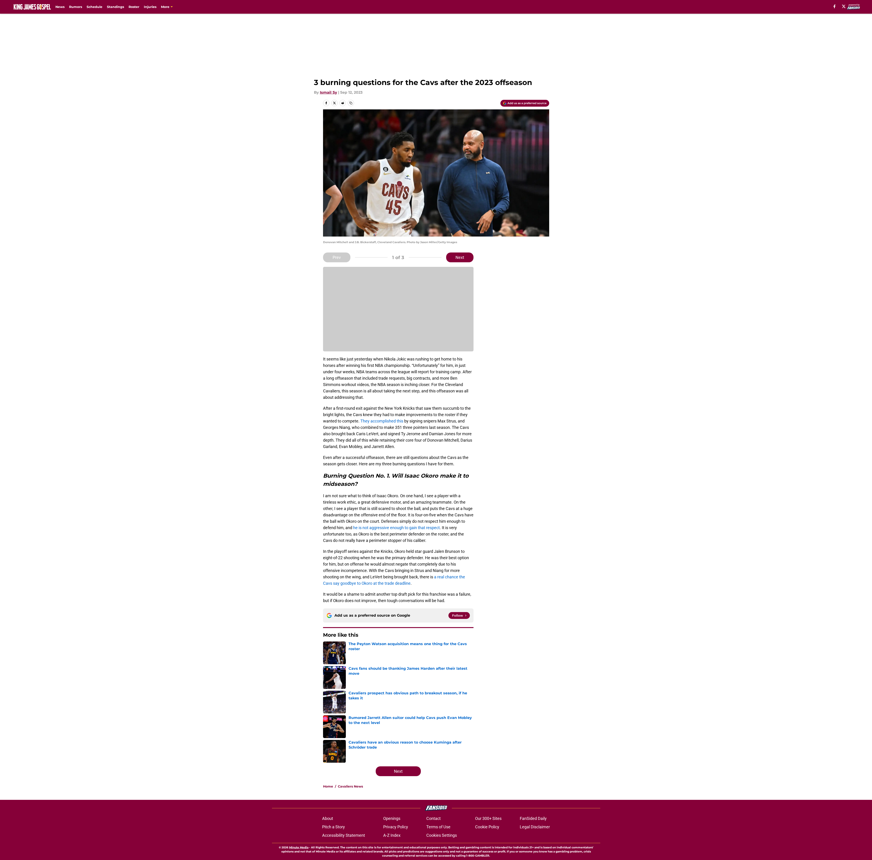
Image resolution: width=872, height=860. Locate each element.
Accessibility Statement (343, 835)
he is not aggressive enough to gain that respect (396, 527)
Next (459, 257)
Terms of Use (438, 826)
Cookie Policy (487, 826)
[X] (844, 6)
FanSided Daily (533, 818)
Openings (391, 818)
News (60, 7)
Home (328, 786)
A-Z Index (392, 835)
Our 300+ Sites (488, 818)
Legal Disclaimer (535, 826)
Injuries (150, 7)
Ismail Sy (328, 92)
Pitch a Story (333, 826)
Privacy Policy (395, 826)
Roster (134, 7)
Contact (433, 818)
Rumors (75, 7)
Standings (115, 7)
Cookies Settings (441, 835)
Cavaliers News (350, 786)
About (327, 818)
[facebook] (834, 6)
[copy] (351, 103)
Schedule (94, 7)
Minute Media (298, 847)
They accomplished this (381, 421)
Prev (337, 257)
